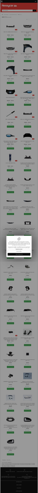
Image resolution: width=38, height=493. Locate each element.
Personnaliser (19, 251)
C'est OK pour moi (19, 254)
